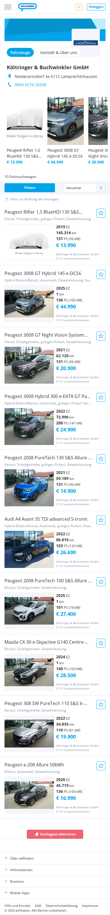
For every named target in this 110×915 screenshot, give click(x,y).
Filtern (30, 187)
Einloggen (96, 7)
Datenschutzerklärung (62, 905)
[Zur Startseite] (27, 8)
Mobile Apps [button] (20, 893)
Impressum (90, 905)
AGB (38, 905)
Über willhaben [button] (22, 858)
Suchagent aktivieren (58, 834)
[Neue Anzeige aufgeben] (79, 7)
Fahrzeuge (20, 52)
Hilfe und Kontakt (17, 905)
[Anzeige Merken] (100, 213)
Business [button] (17, 881)
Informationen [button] (21, 869)
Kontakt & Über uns (58, 52)
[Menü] (8, 7)
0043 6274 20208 (30, 84)
